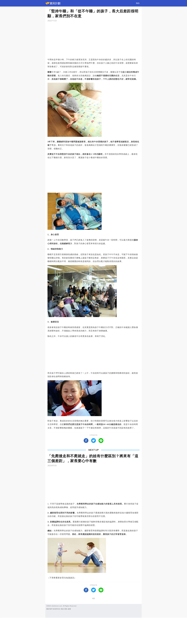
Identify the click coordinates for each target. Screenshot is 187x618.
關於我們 (49, 609)
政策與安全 (56, 609)
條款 (62, 609)
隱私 (65, 609)
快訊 (137, 3)
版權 (69, 609)
